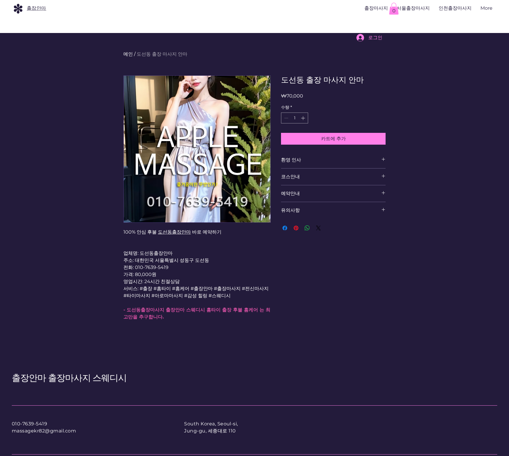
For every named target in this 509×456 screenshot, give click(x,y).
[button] (394, 9)
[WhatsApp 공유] (307, 228)
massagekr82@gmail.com (44, 431)
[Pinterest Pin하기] (296, 228)
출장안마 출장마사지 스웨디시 (69, 378)
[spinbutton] (294, 118)
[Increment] (303, 118)
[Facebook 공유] (284, 228)
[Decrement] (285, 118)
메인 (128, 54)
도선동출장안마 (174, 232)
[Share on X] (318, 228)
